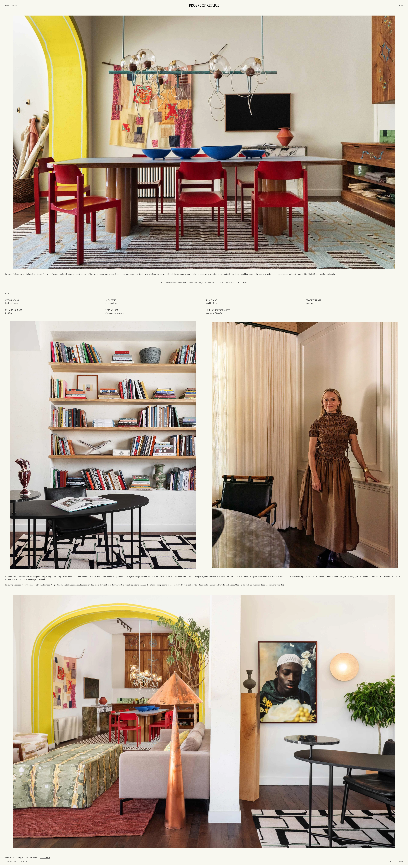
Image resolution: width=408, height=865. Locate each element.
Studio (400, 861)
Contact (391, 861)
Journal (24, 861)
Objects (399, 5)
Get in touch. (45, 858)
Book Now (242, 283)
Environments (11, 5)
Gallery (8, 861)
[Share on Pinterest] (14, 17)
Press (16, 861)
